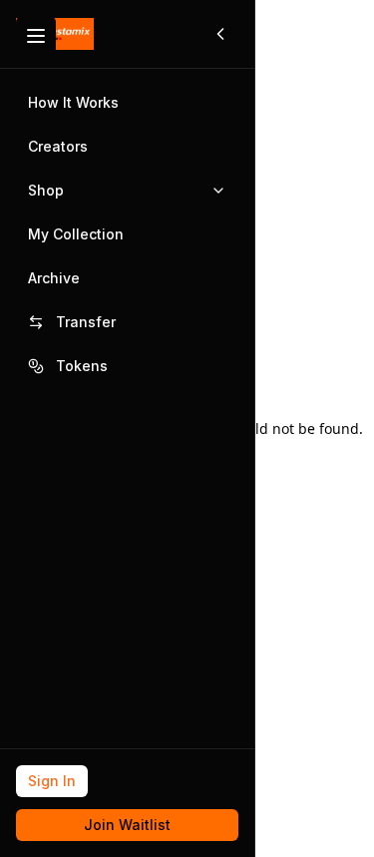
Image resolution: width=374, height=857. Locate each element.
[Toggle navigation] (36, 36)
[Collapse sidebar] (220, 34)
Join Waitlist (127, 824)
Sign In (52, 780)
